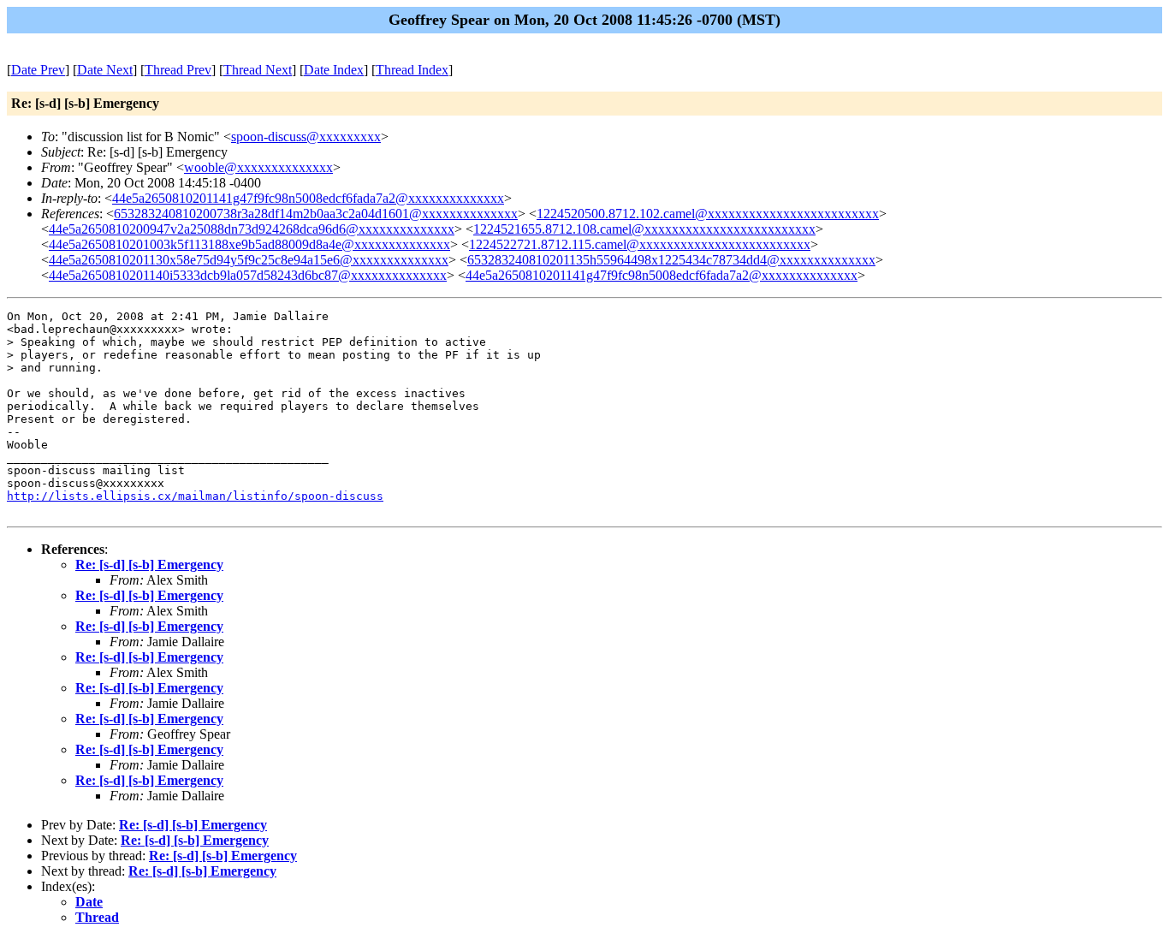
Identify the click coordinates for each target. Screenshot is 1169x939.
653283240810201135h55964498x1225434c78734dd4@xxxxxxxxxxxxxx (671, 260)
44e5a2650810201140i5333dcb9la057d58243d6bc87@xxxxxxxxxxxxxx (248, 275)
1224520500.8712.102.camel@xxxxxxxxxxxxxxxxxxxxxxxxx (708, 213)
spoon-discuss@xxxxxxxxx (306, 136)
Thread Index (412, 69)
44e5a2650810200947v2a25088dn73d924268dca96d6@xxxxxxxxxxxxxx (251, 229)
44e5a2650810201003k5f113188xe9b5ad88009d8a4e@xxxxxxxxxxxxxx (249, 244)
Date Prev (38, 69)
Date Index (334, 69)
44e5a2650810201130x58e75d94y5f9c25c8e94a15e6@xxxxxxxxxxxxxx (248, 260)
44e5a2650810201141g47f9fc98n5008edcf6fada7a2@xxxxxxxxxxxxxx (308, 198)
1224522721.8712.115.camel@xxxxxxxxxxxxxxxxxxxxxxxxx (639, 244)
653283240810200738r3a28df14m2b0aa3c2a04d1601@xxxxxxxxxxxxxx (316, 213)
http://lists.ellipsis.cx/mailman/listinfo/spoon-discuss (195, 496)
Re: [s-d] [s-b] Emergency (149, 564)
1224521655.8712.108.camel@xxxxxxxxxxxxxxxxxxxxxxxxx (644, 229)
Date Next (105, 69)
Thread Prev (178, 69)
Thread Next (257, 69)
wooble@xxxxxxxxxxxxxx (258, 167)
